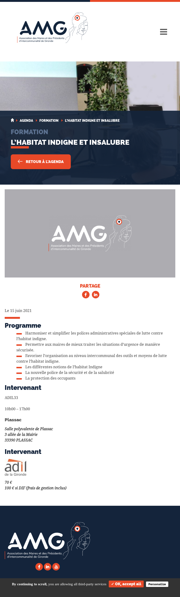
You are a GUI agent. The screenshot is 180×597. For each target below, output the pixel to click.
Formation (29, 132)
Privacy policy (90, 591)
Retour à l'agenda (44, 162)
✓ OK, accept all (126, 584)
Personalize (157, 584)
